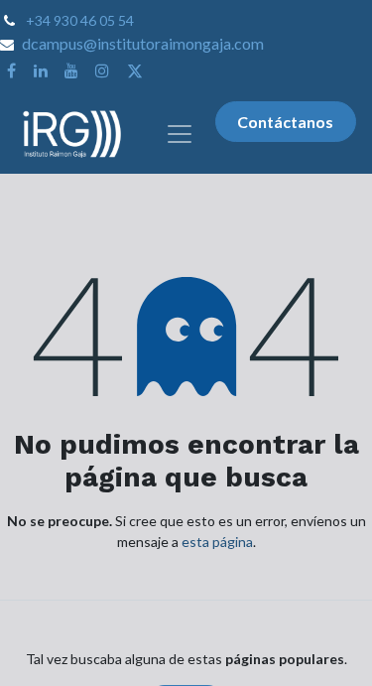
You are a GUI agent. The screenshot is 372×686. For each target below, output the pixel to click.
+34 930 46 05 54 (80, 20)
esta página (217, 541)
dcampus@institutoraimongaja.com (143, 43)
